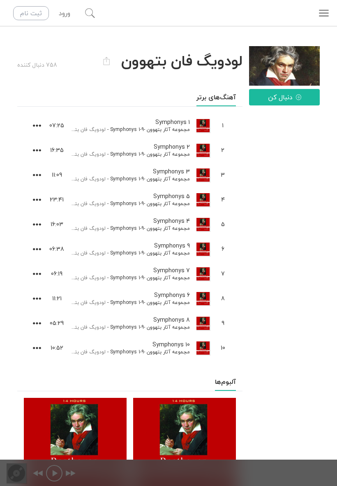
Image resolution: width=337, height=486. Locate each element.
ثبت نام (31, 13)
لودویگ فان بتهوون (85, 129)
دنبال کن (280, 97)
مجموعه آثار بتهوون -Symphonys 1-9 (150, 129)
